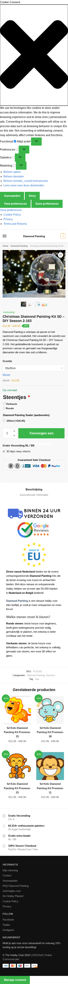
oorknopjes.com (12, 890)
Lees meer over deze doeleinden (23, 185)
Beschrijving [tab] (34, 489)
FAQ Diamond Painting (16, 885)
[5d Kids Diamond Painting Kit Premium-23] (17, 766)
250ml (16, 420)
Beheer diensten (13, 176)
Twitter (6, 924)
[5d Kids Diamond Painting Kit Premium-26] (50, 710)
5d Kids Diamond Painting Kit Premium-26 (50, 732)
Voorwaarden (10, 880)
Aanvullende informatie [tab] (34, 494)
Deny (32, 195)
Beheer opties (12, 171)
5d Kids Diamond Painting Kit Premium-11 (50, 788)
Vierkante (11, 403)
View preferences (15, 203)
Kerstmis (50, 675)
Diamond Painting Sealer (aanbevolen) (26, 415)
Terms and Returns (15, 223)
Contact (7, 875)
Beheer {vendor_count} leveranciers (25, 180)
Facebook (8, 919)
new (37, 679)
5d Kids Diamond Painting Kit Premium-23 (17, 788)
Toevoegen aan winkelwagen (41, 434)
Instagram (8, 929)
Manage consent (15, 979)
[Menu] (8, 236)
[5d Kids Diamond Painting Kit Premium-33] (17, 710)
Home (5, 246)
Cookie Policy (12, 214)
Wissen (6, 374)
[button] (34, 55)
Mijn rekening (10, 870)
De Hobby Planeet (13, 895)
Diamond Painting (34, 236)
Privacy (8, 219)
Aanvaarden (12, 195)
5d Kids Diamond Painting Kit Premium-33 (17, 732)
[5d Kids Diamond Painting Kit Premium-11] (50, 766)
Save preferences (47, 203)
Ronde (10, 408)
